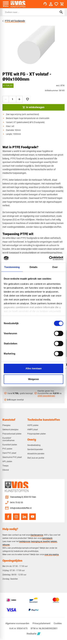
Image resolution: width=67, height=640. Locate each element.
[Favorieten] (56, 4)
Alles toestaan (34, 368)
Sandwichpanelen (35, 449)
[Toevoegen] (27, 99)
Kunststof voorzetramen (8, 439)
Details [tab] (34, 267)
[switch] (58, 333)
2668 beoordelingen (46, 396)
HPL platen (7, 461)
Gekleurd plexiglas (10, 429)
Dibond (5, 470)
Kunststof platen (9, 445)
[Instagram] (16, 516)
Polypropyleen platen (36, 434)
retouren (6, 544)
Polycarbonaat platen (11, 434)
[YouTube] (32, 516)
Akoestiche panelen (35, 454)
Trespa (5, 466)
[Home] (18, 4)
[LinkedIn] (24, 516)
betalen (54, 541)
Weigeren (33, 379)
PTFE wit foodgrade (15, 21)
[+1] (19, 99)
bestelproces (24, 541)
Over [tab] (55, 267)
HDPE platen (33, 425)
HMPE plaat (32, 429)
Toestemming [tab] (12, 267)
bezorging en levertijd (40, 541)
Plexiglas (6, 425)
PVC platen (7, 449)
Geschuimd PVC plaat (12, 457)
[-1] (5, 99)
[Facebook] (8, 516)
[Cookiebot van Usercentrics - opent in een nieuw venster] (49, 258)
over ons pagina (52, 554)
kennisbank (47, 538)
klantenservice (37, 535)
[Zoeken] (61, 12)
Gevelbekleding (33, 445)
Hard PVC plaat (9, 453)
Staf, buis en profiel (35, 458)
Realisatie (31, 633)
